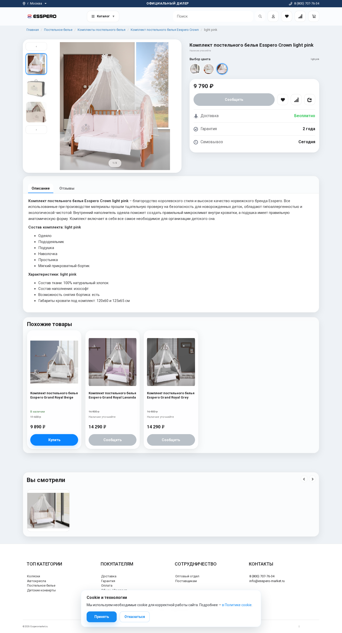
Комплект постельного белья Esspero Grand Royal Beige (54, 395)
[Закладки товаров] (286, 16)
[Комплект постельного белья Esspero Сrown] (48, 511)
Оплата (106, 585)
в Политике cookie (237, 605)
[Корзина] (313, 16)
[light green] (208, 68)
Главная (33, 30)
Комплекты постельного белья (101, 30)
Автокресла (36, 581)
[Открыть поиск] (260, 16)
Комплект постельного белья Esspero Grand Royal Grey (171, 395)
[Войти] (273, 16)
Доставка (108, 576)
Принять (101, 617)
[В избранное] (282, 99)
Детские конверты (41, 590)
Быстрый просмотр (54, 345)
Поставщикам (186, 581)
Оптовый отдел (187, 576)
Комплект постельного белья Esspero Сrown (165, 30)
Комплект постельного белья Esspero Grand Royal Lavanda (112, 395)
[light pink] (222, 68)
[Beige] (195, 68)
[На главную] (42, 16)
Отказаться (134, 617)
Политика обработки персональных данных (273, 626)
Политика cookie (310, 626)
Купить (54, 440)
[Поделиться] (309, 99)
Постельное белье (58, 30)
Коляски (33, 576)
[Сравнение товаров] (300, 16)
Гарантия (108, 581)
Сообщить (234, 100)
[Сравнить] (296, 99)
